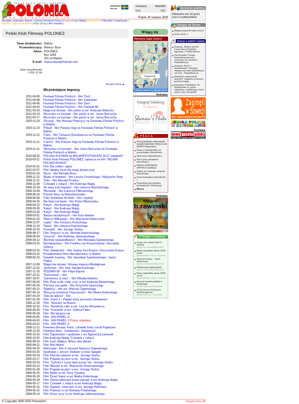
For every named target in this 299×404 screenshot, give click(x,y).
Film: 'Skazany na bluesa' (59, 302)
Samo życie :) (181, 34)
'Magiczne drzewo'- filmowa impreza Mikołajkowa (74, 264)
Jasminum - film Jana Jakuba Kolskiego (68, 267)
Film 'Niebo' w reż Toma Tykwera (64, 372)
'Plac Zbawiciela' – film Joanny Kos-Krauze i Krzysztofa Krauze (83, 250)
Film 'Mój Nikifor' (53, 344)
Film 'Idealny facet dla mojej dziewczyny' (69, 169)
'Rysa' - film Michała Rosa (59, 173)
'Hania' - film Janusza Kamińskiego (65, 225)
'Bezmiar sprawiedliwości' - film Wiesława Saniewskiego (78, 239)
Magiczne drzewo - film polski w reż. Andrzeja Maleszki (78, 110)
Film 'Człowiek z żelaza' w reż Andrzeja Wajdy (72, 383)
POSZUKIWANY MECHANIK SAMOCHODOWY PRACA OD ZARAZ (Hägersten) (152, 144)
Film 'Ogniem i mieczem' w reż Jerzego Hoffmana (74, 386)
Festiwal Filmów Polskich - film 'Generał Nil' (70, 106)
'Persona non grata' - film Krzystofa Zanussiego (73, 285)
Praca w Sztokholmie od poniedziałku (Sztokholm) (149, 151)
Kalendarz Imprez (22, 20)
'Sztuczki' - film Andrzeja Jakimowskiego (69, 236)
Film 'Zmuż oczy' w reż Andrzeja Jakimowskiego (74, 393)
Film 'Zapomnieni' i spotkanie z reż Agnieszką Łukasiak (78, 334)
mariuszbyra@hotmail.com (61, 61)
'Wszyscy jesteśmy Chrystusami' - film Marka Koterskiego (80, 292)
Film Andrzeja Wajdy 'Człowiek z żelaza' (68, 337)
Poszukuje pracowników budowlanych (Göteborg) (149, 184)
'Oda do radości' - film (57, 295)
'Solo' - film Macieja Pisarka (60, 180)
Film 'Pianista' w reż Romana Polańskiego (69, 390)
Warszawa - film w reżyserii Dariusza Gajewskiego (75, 348)
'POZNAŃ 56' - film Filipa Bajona (63, 271)
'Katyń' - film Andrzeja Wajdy (61, 204)
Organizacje (120, 20)
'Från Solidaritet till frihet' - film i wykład (68, 197)
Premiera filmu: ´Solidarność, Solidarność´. (70, 330)
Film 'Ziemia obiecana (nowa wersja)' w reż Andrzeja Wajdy (80, 379)
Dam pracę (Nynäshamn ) (149, 156)
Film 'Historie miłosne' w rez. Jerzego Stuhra (71, 355)
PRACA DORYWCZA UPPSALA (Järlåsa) (147, 166)
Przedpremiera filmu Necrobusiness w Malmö (72, 253)
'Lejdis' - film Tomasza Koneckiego (65, 222)
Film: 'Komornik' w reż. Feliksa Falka (66, 309)
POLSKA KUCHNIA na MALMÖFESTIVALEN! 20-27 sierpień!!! (83, 155)
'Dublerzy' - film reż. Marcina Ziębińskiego (69, 288)
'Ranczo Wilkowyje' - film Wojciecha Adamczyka (73, 218)
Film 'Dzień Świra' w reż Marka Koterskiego (70, 376)
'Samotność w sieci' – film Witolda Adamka (70, 278)
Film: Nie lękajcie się (56, 313)
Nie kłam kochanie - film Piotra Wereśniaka (70, 201)
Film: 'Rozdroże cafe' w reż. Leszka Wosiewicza (73, 306)
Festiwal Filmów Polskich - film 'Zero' (66, 103)
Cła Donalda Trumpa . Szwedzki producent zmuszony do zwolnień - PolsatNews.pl (186, 58)
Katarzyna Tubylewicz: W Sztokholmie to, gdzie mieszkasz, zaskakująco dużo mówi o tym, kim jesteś (189, 88)
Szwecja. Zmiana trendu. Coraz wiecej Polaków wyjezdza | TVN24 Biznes (187, 49)
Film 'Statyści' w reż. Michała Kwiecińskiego (71, 232)
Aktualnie (6, 20)
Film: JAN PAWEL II (56, 316)
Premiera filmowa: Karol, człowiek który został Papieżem (79, 327)
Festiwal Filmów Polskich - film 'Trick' (67, 96)
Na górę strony (114, 84)
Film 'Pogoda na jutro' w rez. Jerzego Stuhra (71, 358)
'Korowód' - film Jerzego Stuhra (63, 229)
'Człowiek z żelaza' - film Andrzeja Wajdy (69, 183)
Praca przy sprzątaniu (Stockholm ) (147, 160)
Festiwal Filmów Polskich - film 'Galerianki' (70, 99)
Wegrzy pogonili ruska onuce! (189, 30)
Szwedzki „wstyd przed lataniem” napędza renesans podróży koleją (188, 78)
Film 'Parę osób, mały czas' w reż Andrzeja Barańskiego (78, 281)
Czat (74, 20)
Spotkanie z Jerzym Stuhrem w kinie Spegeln (72, 351)
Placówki (107, 20)
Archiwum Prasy (52, 20)
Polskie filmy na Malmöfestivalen (64, 194)
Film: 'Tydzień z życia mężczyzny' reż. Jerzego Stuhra (78, 362)
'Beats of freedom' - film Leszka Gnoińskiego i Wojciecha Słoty (83, 176)
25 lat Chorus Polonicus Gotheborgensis (149, 292)
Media (82, 20)
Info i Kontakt (55, 23)
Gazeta (38, 20)
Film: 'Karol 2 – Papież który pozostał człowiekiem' (75, 299)
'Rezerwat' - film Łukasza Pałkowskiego (68, 190)
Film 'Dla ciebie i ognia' (57, 166)
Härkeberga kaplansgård (150, 268)
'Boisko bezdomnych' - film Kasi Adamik (68, 215)
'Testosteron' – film (55, 274)
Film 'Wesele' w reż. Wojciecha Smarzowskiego (73, 365)
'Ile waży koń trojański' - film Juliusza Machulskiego (76, 187)
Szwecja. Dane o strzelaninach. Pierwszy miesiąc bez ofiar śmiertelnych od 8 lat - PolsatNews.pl (189, 69)
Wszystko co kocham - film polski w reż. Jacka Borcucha (79, 113)
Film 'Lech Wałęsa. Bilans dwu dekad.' (67, 341)
